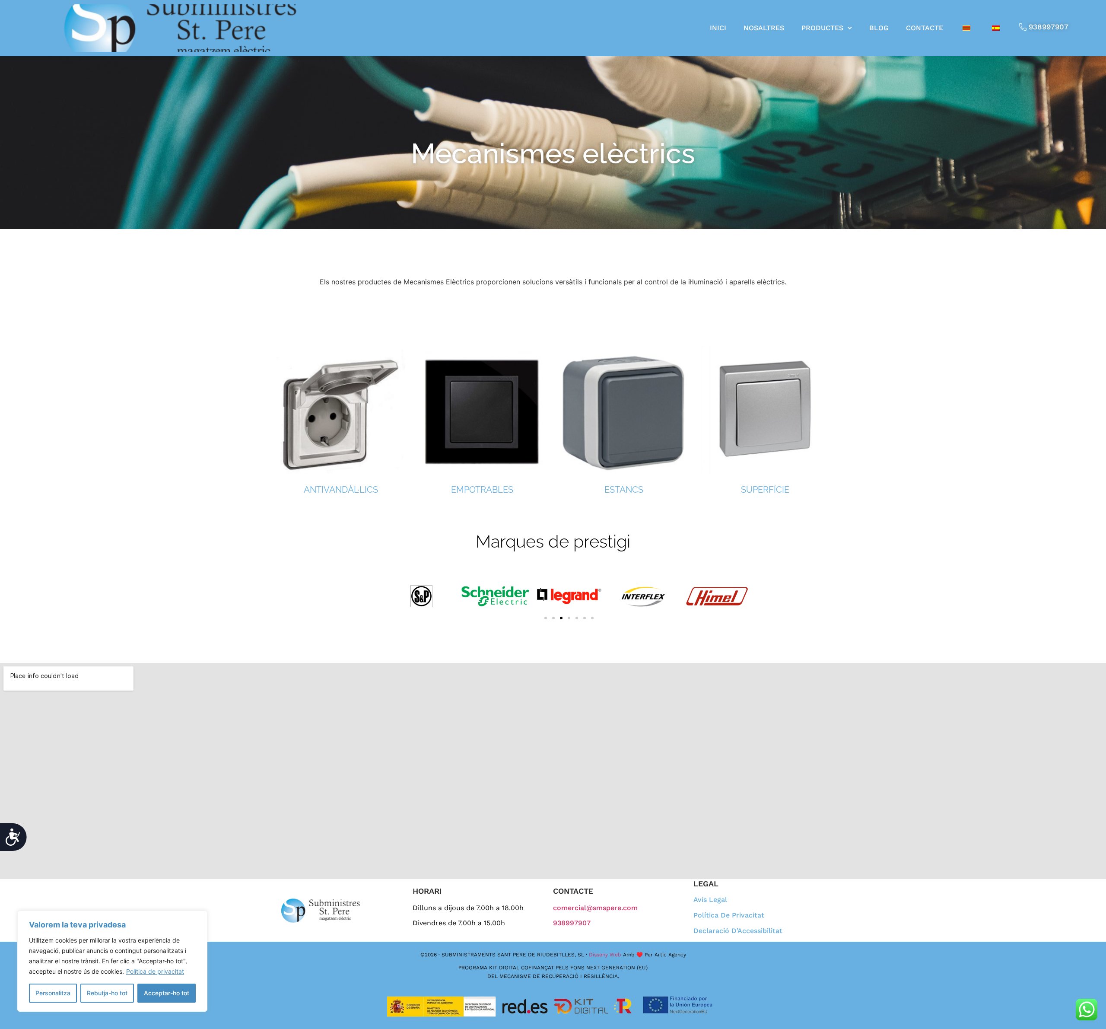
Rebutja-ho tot (107, 993)
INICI (718, 28)
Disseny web (605, 955)
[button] (545, 618)
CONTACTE (924, 28)
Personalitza (52, 993)
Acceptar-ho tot (166, 993)
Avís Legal (710, 899)
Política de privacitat (155, 971)
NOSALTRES (764, 28)
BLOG (879, 28)
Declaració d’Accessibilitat (737, 930)
